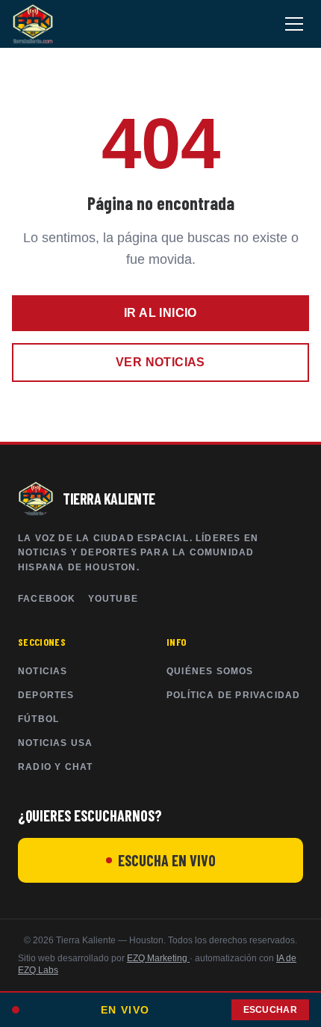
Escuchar (270, 1010)
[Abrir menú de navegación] (294, 24)
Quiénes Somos (210, 671)
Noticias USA (55, 743)
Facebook (47, 598)
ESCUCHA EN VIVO (167, 860)
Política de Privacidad (233, 695)
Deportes (46, 695)
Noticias (43, 671)
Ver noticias (160, 362)
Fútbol (38, 719)
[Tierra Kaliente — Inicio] (33, 24)
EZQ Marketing (158, 958)
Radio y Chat (55, 767)
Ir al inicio (160, 312)
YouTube (113, 598)
